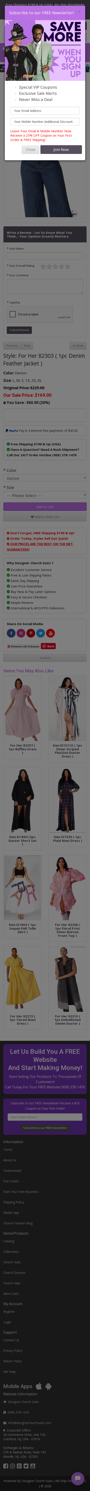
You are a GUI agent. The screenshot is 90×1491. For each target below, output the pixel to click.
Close (30, 149)
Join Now (61, 149)
